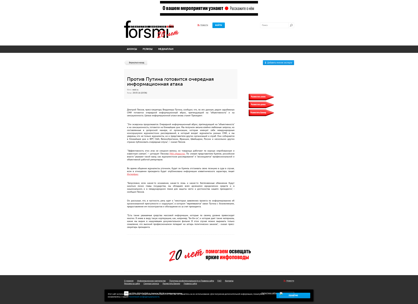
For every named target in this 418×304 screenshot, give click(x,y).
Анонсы (132, 49)
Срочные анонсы (151, 283)
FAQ (219, 281)
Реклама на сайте (132, 283)
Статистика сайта (268, 293)
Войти (218, 25)
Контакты (229, 281)
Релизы (148, 49)
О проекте (129, 281)
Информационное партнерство (151, 281)
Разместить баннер (171, 283)
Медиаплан (166, 49)
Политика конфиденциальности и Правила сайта (191, 281)
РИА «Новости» (177, 153)
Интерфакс (132, 174)
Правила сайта (190, 283)
